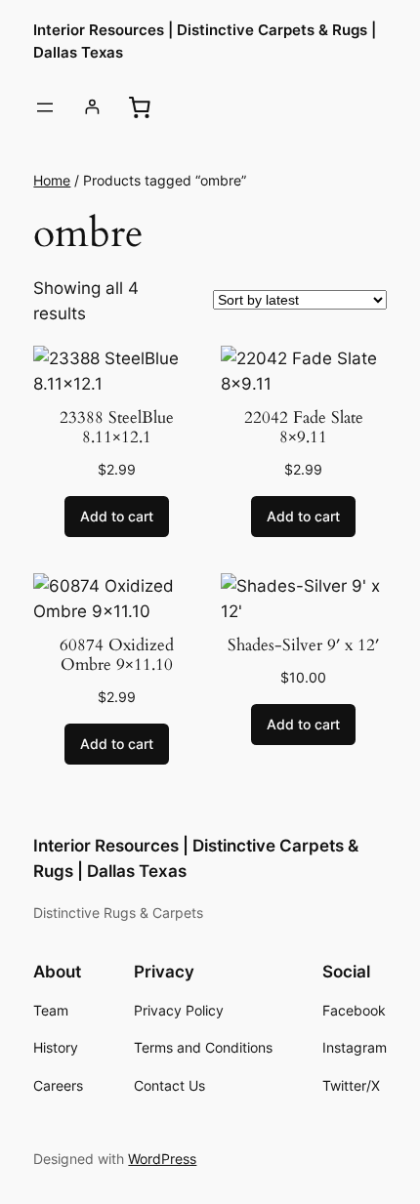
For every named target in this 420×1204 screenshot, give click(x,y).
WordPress (162, 1158)
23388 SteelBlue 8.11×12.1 (117, 427)
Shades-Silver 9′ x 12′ (303, 645)
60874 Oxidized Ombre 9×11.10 (117, 655)
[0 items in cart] (139, 106)
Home (51, 180)
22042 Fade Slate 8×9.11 (303, 427)
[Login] (92, 107)
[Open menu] (45, 107)
